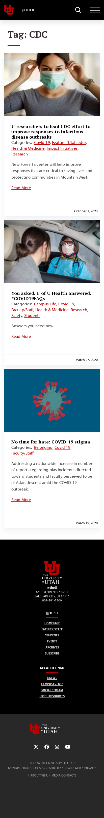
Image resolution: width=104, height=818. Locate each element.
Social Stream (52, 690)
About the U (39, 775)
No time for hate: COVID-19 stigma (50, 442)
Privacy (90, 768)
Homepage (52, 623)
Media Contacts (63, 775)
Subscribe (52, 653)
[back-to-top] (98, 808)
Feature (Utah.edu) (69, 142)
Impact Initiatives (62, 148)
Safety (16, 315)
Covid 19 (42, 142)
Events (52, 641)
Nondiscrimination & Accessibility (34, 768)
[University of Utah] (52, 729)
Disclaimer (72, 768)
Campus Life (45, 303)
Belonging (43, 447)
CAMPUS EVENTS (52, 684)
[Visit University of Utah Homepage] (9, 10)
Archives (52, 647)
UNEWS (52, 678)
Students (32, 315)
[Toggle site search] (78, 10)
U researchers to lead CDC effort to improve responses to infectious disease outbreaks (50, 131)
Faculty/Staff (22, 309)
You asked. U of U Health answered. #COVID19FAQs (51, 295)
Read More (21, 187)
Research (19, 153)
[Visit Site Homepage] (52, 583)
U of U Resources (52, 696)
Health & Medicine (28, 148)
